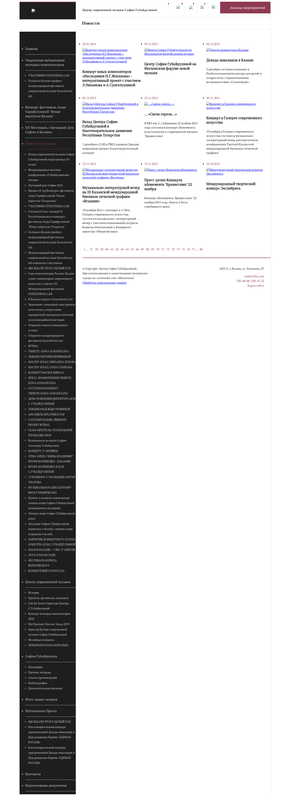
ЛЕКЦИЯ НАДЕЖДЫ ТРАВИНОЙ (49, 409)
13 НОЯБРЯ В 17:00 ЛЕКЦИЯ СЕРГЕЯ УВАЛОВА (51, 479)
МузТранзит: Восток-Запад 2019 (49, 624)
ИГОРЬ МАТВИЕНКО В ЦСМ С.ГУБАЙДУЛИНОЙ (46, 469)
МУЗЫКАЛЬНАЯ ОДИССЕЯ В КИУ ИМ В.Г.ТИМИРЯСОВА (49, 490)
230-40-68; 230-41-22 (250, 281)
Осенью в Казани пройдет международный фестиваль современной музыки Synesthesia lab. (50, 88)
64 (127, 249)
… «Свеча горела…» (160, 114)
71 (162, 249)
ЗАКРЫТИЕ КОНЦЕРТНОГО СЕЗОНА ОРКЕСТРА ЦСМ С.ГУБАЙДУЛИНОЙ (52, 542)
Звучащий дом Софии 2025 (45, 185)
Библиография (37, 683)
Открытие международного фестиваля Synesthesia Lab (46, 338)
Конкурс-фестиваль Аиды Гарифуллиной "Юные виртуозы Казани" (45, 111)
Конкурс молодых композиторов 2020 (49, 616)
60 (106, 249)
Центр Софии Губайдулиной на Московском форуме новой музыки (170, 68)
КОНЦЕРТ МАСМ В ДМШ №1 (46, 372)
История (33, 593)
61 (111, 249)
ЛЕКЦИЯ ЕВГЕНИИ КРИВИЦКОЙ (49, 356)
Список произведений (42, 678)
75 (183, 249)
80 (201, 249)
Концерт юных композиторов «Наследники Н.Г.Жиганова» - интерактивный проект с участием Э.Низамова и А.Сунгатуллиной (111, 78)
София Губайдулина (41, 656)
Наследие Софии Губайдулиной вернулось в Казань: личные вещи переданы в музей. (50, 529)
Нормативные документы (46, 785)
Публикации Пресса (41, 711)
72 (167, 249)
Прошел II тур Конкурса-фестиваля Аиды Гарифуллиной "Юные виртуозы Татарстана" (51, 196)
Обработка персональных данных (105, 283)
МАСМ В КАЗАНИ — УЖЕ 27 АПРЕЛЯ (51, 550)
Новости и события (40, 143)
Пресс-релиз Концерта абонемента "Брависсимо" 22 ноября (168, 184)
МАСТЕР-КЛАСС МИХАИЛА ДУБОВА (52, 362)
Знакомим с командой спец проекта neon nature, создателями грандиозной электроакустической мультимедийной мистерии (51, 312)
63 (122, 249)
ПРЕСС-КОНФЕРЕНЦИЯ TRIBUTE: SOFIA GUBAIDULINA (50, 380)
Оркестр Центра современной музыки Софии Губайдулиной (47, 632)
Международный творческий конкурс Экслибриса (230, 186)
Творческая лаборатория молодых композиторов (45, 62)
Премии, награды (39, 672)
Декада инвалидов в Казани (229, 60)
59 (101, 249)
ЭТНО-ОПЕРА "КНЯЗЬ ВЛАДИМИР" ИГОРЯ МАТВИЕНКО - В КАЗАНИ (50, 459)
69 (152, 249)
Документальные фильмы (45, 688)
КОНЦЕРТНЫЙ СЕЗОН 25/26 (46, 571)
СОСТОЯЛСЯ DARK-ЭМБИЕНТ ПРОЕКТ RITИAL (47, 422)
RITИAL (33, 346)
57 (91, 249)
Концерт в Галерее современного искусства (234, 120)
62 (116, 249)
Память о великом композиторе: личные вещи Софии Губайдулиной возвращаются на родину (51, 503)
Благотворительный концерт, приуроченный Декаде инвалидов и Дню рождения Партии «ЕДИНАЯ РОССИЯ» (51, 734)
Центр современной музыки (48, 582)
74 (178, 249)
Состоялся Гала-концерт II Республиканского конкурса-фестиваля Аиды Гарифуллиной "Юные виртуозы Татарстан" (48, 219)
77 (193, 249)
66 (137, 249)
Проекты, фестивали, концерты (48, 598)
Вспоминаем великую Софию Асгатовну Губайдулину (47, 443)
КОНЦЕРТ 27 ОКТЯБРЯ (43, 451)
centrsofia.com (254, 276)
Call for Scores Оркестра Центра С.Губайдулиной (48, 606)
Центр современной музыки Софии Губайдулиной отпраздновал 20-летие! (51, 159)
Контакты (33, 774)
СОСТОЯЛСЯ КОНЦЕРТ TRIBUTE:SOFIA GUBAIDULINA (48, 391)
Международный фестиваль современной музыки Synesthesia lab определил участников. (50, 258)
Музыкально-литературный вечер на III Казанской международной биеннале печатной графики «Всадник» (111, 194)
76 (188, 249)
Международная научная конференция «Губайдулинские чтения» (48, 175)
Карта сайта (256, 286)
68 (147, 249)
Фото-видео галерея (41, 699)
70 (157, 249)
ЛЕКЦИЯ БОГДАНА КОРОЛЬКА (48, 645)
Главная (31, 49)
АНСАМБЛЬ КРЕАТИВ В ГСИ (46, 414)
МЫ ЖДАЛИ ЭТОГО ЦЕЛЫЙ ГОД (49, 268)
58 (96, 249)
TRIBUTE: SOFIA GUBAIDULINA (48, 351)
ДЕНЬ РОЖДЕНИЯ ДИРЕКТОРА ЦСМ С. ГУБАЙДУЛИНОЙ (52, 401)
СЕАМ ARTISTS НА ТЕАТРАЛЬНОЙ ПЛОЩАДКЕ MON (50, 432)
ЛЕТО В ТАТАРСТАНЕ (42, 555)
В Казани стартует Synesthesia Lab (50, 299)
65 (132, 249)
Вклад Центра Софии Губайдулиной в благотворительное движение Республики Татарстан (107, 128)
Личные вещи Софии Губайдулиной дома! (51, 516)
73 (173, 249)
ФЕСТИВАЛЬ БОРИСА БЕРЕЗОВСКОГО (42, 563)
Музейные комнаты (41, 640)
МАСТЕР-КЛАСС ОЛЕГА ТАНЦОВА (50, 367)
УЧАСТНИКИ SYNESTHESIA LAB (48, 75)
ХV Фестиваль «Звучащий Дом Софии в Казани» (49, 129)
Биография (35, 667)
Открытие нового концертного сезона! (48, 327)
